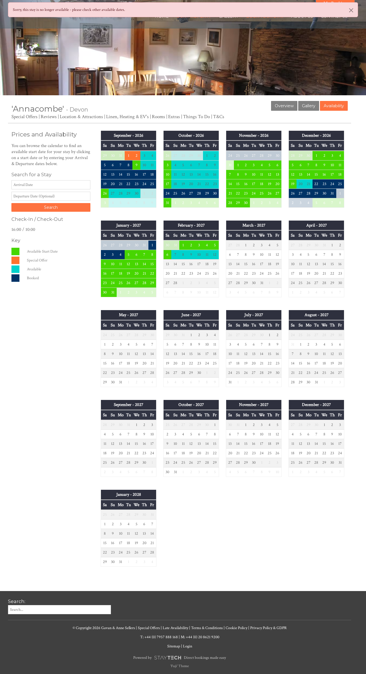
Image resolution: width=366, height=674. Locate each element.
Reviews (49, 117)
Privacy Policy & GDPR (268, 628)
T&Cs (218, 117)
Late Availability (175, 628)
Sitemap (173, 646)
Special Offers (24, 117)
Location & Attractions (81, 117)
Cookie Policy (236, 628)
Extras (174, 117)
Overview (284, 105)
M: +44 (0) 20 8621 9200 (200, 637)
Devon (78, 109)
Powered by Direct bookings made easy (179, 657)
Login (187, 646)
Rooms (158, 117)
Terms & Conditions (207, 628)
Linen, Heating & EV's (127, 117)
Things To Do (196, 117)
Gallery (308, 105)
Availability (334, 105)
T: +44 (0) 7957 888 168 (159, 637)
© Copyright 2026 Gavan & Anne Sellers (104, 628)
